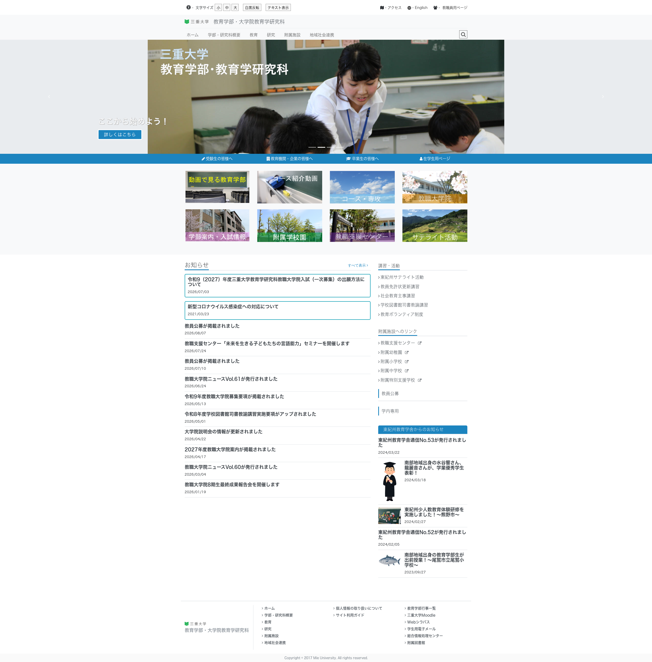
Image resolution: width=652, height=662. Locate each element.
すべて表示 (357, 265)
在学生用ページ (436, 159)
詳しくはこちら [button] (120, 134)
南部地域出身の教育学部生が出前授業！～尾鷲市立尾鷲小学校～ (434, 560)
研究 (271, 35)
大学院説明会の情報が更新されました (224, 431)
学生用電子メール (421, 629)
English (421, 7)
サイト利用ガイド (350, 615)
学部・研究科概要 (224, 35)
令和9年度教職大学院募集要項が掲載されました (234, 396)
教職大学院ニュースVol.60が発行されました (231, 467)
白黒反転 (252, 7)
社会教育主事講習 (398, 296)
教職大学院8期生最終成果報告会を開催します (232, 484)
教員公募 (390, 393)
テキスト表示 (278, 7)
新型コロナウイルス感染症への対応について (233, 306)
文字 (204, 7)
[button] (49, 97)
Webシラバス (418, 622)
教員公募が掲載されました (212, 326)
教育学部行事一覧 (421, 608)
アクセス (395, 7)
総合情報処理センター (425, 636)
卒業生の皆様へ (365, 159)
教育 (254, 35)
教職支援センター (399, 343)
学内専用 (390, 411)
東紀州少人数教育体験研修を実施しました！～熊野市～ (434, 512)
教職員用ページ (454, 7)
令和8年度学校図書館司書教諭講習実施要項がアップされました (250, 414)
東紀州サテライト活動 (402, 277)
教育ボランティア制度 (402, 314)
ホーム (193, 35)
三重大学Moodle (421, 615)
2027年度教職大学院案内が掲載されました (230, 449)
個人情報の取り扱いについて (359, 608)
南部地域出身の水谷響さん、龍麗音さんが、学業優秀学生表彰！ (434, 467)
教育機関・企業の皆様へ (292, 159)
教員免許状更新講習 (400, 286)
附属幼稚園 (392, 352)
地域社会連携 (322, 35)
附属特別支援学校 (399, 380)
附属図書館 (416, 642)
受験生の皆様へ (219, 159)
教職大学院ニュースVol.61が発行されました (231, 379)
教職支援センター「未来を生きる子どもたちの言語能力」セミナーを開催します (267, 343)
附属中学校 (392, 370)
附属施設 (292, 35)
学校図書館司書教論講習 (404, 305)
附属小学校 (392, 361)
